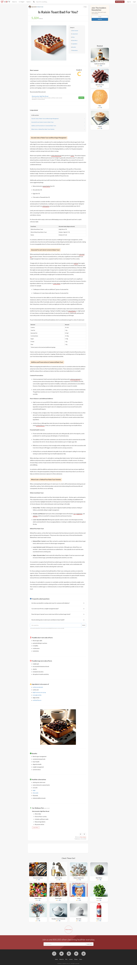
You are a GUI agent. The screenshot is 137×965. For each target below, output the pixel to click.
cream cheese (56, 283)
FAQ (66, 959)
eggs (34, 790)
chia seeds (35, 793)
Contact (71, 959)
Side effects (74, 40)
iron (74, 513)
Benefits (74, 47)
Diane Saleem (83, 837)
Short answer (75, 30)
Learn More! (35, 827)
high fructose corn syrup (39, 692)
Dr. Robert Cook (39, 6)
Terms (80, 959)
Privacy (75, 959)
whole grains (45, 206)
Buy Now (81, 97)
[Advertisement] (56, 848)
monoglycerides (37, 695)
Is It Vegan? (21, 1)
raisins (72, 155)
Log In (134, 1)
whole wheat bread (56, 155)
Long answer (75, 33)
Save (85, 6)
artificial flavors (40, 425)
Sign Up (129, 1)
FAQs (73, 37)
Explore (28, 1)
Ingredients (74, 43)
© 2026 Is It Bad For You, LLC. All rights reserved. (68, 963)
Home (56, 959)
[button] (58, 603)
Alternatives (75, 50)
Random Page (120, 1)
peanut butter (46, 186)
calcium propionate (75, 379)
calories (76, 263)
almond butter (72, 311)
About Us (14, 1)
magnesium (79, 513)
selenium (35, 516)
